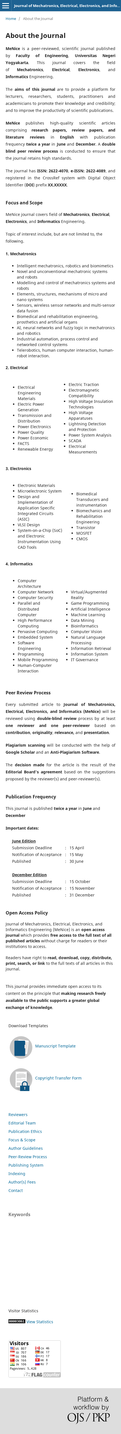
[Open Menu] (5, 5)
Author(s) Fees (22, 1182)
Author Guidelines (25, 1148)
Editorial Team (22, 1123)
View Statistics (39, 1321)
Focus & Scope (21, 1139)
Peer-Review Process (27, 1156)
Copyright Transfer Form (58, 1078)
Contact (15, 1190)
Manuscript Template (55, 1046)
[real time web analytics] (16, 1321)
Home (11, 18)
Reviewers (18, 1114)
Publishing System (25, 1165)
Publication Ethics (25, 1131)
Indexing (16, 1173)
